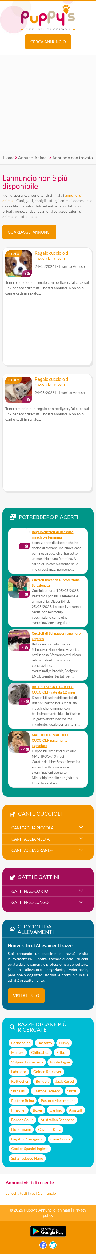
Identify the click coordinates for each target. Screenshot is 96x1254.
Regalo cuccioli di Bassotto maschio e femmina (52, 534)
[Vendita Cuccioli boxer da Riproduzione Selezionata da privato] (19, 587)
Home (8, 157)
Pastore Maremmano (58, 1100)
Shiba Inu (18, 1091)
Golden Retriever (47, 1071)
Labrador (18, 1071)
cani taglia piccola (32, 827)
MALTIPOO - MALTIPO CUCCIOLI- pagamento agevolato (50, 740)
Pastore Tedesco (46, 1091)
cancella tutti (16, 1193)
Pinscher (18, 1110)
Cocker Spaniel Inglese (29, 1148)
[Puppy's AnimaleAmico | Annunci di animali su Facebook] (43, 1246)
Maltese (17, 1052)
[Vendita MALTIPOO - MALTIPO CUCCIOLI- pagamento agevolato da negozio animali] (19, 742)
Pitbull (61, 1052)
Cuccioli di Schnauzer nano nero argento (56, 636)
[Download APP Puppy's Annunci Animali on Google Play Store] (48, 1235)
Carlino (56, 1110)
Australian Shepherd (57, 1119)
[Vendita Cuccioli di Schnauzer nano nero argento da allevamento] (19, 640)
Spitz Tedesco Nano (27, 1158)
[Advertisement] (48, 103)
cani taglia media (30, 839)
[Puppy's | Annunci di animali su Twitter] (53, 1246)
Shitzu (72, 1091)
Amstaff (75, 1110)
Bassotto (45, 1042)
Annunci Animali (33, 157)
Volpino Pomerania (27, 1062)
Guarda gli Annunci (29, 232)
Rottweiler (20, 1081)
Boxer (38, 1110)
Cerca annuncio (48, 41)
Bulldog (42, 1081)
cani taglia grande (32, 850)
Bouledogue (60, 1062)
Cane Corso (60, 1139)
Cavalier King (49, 1129)
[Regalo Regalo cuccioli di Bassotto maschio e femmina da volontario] (19, 538)
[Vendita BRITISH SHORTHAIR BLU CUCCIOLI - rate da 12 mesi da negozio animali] (19, 694)
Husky (64, 1042)
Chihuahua (40, 1052)
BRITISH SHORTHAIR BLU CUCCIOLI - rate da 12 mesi (53, 689)
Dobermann (21, 1129)
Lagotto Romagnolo (27, 1139)
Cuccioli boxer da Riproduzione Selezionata (56, 582)
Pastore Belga (22, 1100)
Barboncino (21, 1042)
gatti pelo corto (29, 891)
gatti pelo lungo (30, 902)
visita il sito (26, 995)
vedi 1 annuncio (43, 1193)
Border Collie (22, 1119)
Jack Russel (64, 1081)
